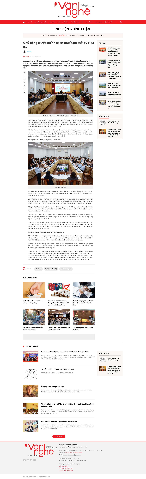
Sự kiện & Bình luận (41, 22)
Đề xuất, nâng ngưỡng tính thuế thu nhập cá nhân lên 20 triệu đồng (83, 303)
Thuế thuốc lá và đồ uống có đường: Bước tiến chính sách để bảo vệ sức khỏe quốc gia (58, 303)
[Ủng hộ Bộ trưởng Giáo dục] (30, 391)
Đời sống (61, 35)
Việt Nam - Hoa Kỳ (51, 269)
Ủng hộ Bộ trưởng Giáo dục (52, 387)
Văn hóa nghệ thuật (77, 22)
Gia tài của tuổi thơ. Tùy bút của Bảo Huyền (59, 422)
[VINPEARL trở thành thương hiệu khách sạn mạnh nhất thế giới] (102, 85)
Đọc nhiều (104, 116)
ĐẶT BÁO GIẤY (63, 466)
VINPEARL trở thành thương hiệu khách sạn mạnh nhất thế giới (114, 85)
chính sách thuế (66, 269)
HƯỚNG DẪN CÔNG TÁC (66, 468)
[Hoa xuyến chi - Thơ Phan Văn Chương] (102, 122)
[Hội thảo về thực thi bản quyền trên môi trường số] (34, 317)
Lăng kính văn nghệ (93, 35)
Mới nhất (29, 22)
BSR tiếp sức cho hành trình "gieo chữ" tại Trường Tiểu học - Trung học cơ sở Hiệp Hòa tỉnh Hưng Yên (114, 51)
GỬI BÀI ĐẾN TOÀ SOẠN (66, 470)
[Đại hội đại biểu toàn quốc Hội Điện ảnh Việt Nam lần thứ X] (30, 356)
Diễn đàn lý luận (63, 22)
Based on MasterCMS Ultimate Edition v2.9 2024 (36, 476)
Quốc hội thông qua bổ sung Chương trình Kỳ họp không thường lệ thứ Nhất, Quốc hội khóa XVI (114, 133)
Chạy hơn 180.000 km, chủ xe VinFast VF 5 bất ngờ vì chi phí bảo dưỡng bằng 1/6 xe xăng (114, 64)
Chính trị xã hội (70, 35)
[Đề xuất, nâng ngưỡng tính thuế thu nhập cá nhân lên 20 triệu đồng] (84, 290)
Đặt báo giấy (108, 22)
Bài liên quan (30, 277)
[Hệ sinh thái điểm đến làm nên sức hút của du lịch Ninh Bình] (102, 93)
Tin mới (102, 43)
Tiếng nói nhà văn (53, 35)
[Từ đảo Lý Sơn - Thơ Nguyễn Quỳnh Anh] (30, 373)
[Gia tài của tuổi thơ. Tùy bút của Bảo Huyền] (30, 426)
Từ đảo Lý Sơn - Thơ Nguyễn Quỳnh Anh (57, 369)
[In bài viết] (24, 92)
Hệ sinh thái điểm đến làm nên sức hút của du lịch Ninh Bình (114, 94)
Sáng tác (52, 22)
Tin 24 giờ (43, 35)
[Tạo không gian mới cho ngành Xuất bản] (84, 317)
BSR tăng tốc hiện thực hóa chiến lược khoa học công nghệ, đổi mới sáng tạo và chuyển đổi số (114, 104)
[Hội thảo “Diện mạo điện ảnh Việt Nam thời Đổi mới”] (59, 317)
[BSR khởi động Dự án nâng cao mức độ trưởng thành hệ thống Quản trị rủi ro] (102, 74)
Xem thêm (59, 436)
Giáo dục (102, 35)
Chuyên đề (89, 22)
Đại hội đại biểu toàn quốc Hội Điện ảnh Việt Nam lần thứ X (65, 352)
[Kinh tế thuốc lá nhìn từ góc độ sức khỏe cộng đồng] (34, 290)
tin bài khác (31, 346)
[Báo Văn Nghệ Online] (73, 10)
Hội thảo (38, 269)
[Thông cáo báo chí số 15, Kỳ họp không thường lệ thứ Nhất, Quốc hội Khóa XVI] (30, 408)
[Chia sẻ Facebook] (24, 85)
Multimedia (98, 22)
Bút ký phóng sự (81, 35)
